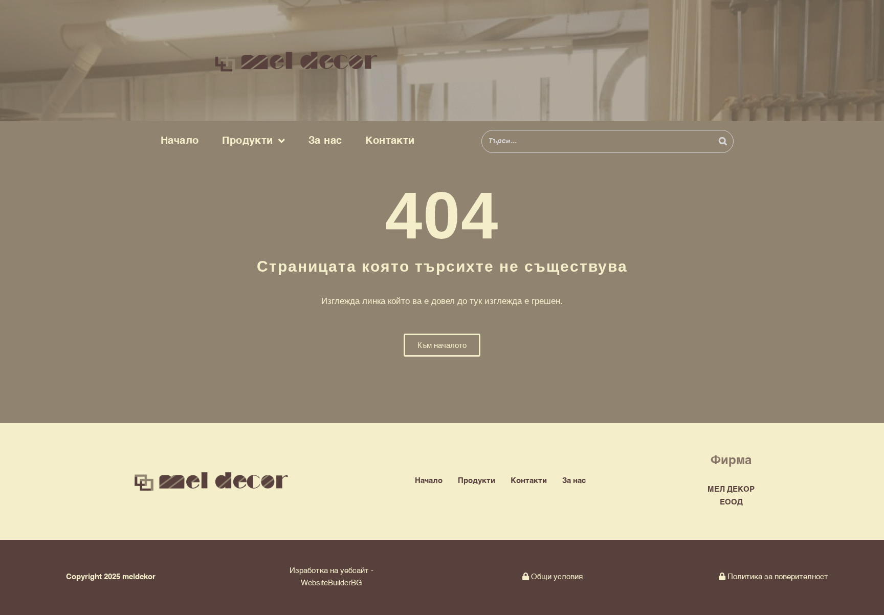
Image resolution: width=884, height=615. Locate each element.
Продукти (247, 141)
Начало (179, 141)
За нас (325, 141)
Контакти (389, 141)
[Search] (723, 141)
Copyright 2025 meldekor (111, 577)
